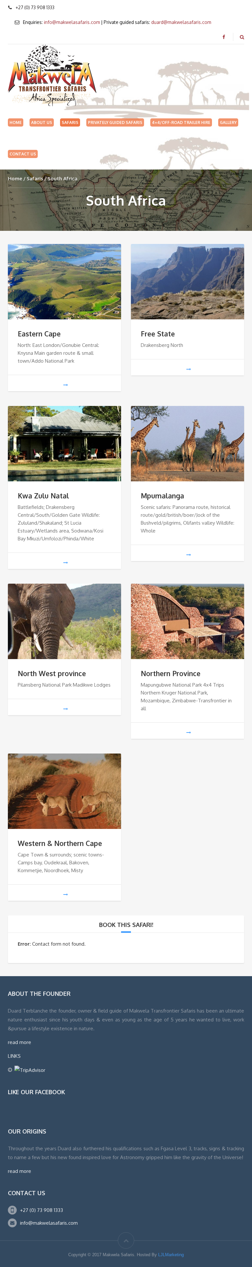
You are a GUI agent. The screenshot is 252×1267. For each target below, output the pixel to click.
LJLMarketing (171, 1254)
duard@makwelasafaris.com (181, 22)
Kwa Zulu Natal (43, 495)
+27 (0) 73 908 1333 (41, 1210)
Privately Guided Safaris (115, 122)
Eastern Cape (39, 333)
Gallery (228, 122)
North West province (52, 673)
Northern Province (170, 673)
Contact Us (23, 153)
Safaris (70, 122)
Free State (158, 333)
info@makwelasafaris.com (72, 22)
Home (16, 122)
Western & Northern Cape (60, 843)
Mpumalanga (162, 495)
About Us (41, 122)
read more (19, 1042)
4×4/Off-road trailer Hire (181, 122)
